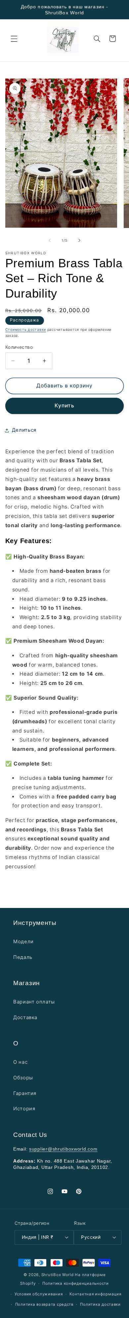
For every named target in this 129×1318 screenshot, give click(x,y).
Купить (64, 405)
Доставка (25, 1017)
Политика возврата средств (44, 1304)
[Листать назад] (49, 240)
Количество (19, 347)
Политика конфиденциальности (75, 1283)
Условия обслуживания (39, 1294)
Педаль (22, 957)
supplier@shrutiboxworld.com (63, 1149)
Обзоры (23, 1078)
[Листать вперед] (79, 240)
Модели (23, 942)
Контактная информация (95, 1294)
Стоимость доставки (25, 330)
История (24, 1109)
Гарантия (24, 1093)
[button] (14, 38)
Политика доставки (100, 1304)
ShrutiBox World (57, 1274)
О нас (20, 1062)
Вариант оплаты (34, 1002)
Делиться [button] (24, 430)
